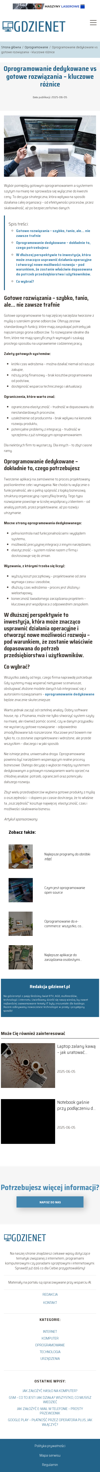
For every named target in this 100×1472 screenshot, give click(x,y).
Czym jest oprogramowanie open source (64, 890)
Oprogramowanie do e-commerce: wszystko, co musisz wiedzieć (62, 924)
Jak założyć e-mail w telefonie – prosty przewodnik (50, 1411)
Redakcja (50, 1294)
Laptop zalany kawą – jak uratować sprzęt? (76, 1049)
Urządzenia (50, 1358)
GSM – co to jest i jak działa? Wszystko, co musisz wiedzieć (50, 1400)
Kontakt (50, 1302)
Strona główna (11, 47)
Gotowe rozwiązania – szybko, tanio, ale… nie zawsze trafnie (53, 233)
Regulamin (50, 1465)
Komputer (50, 1338)
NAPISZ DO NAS (50, 1202)
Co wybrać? (25, 281)
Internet (50, 1331)
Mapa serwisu (50, 1455)
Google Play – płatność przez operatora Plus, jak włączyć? (50, 1422)
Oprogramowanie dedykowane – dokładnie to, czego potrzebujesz (53, 245)
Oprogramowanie (37, 47)
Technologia (50, 1352)
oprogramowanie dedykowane (69, 694)
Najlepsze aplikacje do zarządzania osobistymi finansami (62, 957)
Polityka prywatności (50, 1446)
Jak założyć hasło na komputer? (50, 1391)
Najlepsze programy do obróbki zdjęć (67, 857)
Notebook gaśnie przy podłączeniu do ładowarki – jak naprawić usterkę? (76, 1105)
